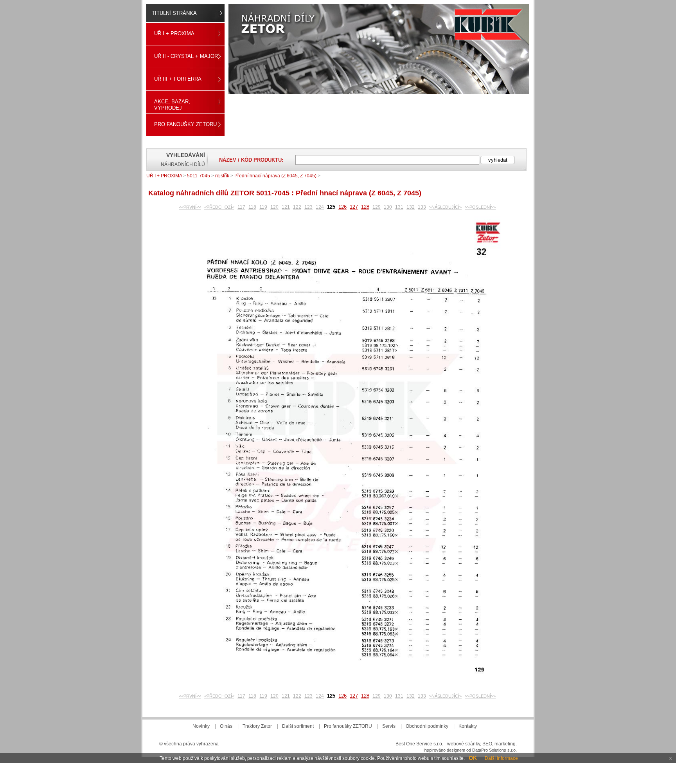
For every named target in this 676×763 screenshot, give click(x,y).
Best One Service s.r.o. (419, 744)
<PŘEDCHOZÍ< (219, 207)
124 (320, 207)
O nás (226, 726)
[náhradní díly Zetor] (378, 49)
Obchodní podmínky (427, 726)
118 (252, 207)
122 (297, 207)
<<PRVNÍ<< (190, 207)
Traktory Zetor (257, 726)
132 (410, 207)
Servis (389, 726)
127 (354, 207)
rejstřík (222, 176)
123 (308, 207)
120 (274, 207)
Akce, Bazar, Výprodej (172, 105)
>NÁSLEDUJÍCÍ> (445, 207)
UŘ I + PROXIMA (174, 33)
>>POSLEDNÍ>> (480, 207)
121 (286, 207)
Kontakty (467, 726)
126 (342, 207)
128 (365, 207)
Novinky (201, 726)
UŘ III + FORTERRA (177, 79)
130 (388, 207)
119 (263, 207)
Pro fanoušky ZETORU (185, 124)
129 (376, 207)
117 (241, 207)
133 (422, 207)
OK (473, 758)
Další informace (501, 758)
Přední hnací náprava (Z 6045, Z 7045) (275, 176)
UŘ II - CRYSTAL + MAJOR (186, 56)
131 (399, 207)
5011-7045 (198, 176)
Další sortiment (298, 726)
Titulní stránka (174, 13)
